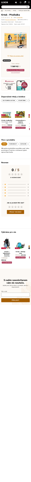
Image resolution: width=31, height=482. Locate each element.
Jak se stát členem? (15, 72)
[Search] (27, 7)
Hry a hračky (8, 10)
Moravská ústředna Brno (10, 19)
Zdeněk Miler (19, 17)
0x (11, 17)
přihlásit (15, 300)
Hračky (14, 10)
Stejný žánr (22, 100)
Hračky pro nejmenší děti (24, 10)
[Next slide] (26, 40)
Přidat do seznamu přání (17, 56)
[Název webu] (4, 2)
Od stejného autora (9, 100)
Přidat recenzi (15, 212)
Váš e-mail (4, 291)
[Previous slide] (5, 40)
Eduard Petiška (5, 121)
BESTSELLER (5, 116)
